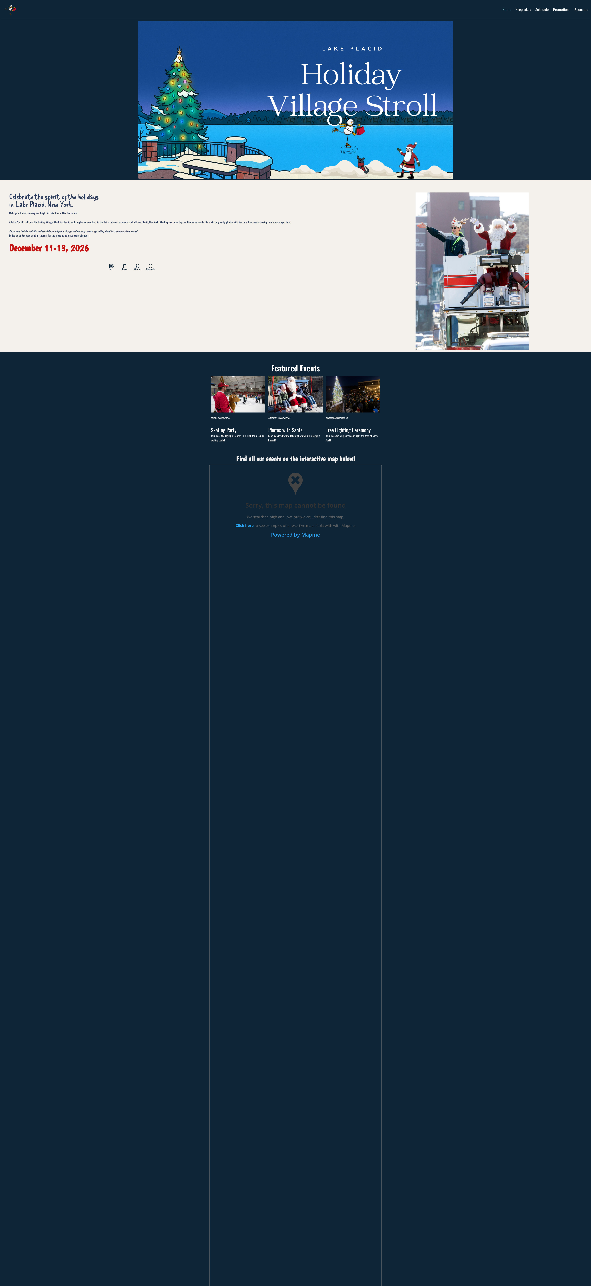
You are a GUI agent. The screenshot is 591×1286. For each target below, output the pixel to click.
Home (506, 10)
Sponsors (581, 10)
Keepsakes (523, 10)
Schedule (542, 10)
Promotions (561, 10)
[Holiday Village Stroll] (10, 10)
